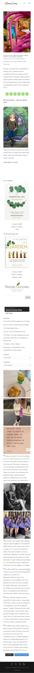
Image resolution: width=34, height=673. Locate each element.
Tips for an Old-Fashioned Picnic (14, 332)
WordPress (17, 670)
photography (6, 61)
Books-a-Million (17, 227)
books (6, 158)
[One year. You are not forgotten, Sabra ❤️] (17, 412)
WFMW (19, 61)
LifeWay (15, 277)
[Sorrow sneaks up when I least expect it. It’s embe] (17, 440)
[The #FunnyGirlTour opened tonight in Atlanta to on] (17, 581)
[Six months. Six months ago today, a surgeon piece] (17, 553)
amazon (11, 158)
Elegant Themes (16, 667)
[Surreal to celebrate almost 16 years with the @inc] (17, 525)
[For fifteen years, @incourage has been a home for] (17, 638)
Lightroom (22, 59)
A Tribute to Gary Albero (11, 344)
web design (13, 61)
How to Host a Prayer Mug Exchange (16, 325)
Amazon (14, 224)
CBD (17, 229)
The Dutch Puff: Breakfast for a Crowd (16, 321)
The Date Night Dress (10, 328)
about (25, 155)
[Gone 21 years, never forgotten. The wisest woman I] (17, 497)
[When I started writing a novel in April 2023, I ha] (17, 610)
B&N (20, 224)
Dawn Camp (8, 59)
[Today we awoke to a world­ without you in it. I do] (17, 468)
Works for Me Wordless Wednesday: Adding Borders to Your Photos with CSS (15, 56)
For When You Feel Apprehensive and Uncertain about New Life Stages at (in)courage (16, 337)
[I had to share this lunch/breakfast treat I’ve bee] (17, 383)
